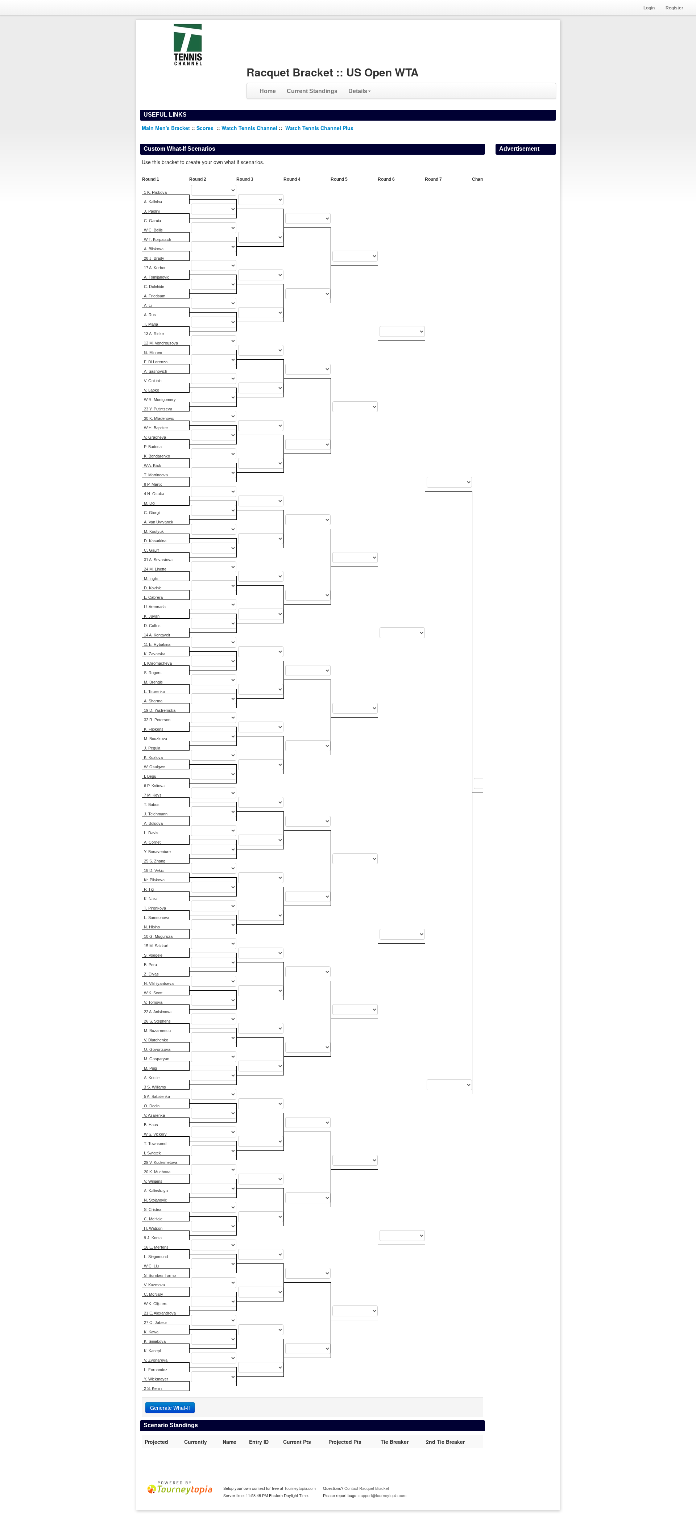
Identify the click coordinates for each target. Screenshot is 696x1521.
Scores (205, 127)
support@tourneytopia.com (382, 1495)
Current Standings (312, 91)
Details (357, 91)
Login (649, 8)
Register (674, 8)
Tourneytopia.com (300, 1488)
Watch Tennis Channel (250, 127)
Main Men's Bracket (166, 127)
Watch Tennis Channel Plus (319, 127)
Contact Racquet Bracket (366, 1488)
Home (268, 91)
